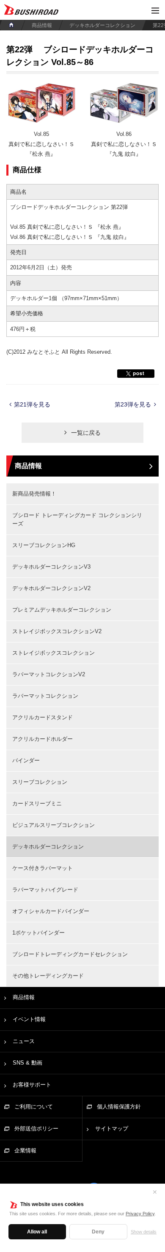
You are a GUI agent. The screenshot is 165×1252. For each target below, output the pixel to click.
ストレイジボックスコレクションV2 (57, 631)
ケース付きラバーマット (42, 868)
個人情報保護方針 (119, 1106)
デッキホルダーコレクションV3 (51, 567)
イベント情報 (29, 1019)
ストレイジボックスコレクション (53, 653)
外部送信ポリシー (36, 1128)
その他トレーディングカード (48, 976)
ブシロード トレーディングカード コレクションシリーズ (77, 519)
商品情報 (42, 25)
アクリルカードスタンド (42, 717)
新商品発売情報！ (34, 494)
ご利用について (33, 1106)
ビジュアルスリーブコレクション (53, 825)
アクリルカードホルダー (42, 739)
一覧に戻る (86, 432)
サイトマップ (111, 1128)
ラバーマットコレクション (45, 696)
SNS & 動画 (27, 1063)
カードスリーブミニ (37, 803)
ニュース (24, 1041)
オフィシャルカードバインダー (50, 911)
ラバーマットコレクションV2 (48, 674)
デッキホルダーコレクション (102, 25)
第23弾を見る (133, 404)
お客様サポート (32, 1084)
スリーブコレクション (39, 782)
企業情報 (25, 1150)
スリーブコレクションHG (43, 545)
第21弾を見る (32, 404)
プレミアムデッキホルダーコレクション (61, 610)
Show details (144, 1231)
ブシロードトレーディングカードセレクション (70, 954)
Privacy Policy (140, 1213)
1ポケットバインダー (38, 933)
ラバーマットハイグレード (45, 889)
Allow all (37, 1232)
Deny (98, 1232)
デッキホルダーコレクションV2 (51, 588)
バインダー (26, 760)
